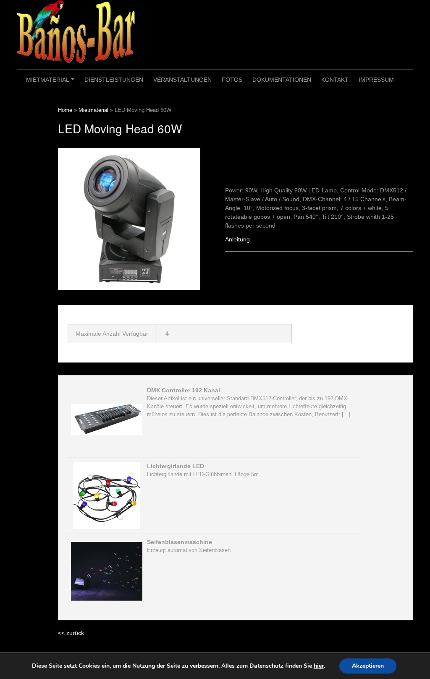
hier (319, 666)
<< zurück (71, 633)
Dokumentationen (281, 79)
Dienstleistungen (113, 79)
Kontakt (335, 79)
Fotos (232, 79)
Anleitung (237, 239)
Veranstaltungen (182, 79)
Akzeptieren (368, 666)
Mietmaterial (51, 82)
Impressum (376, 79)
